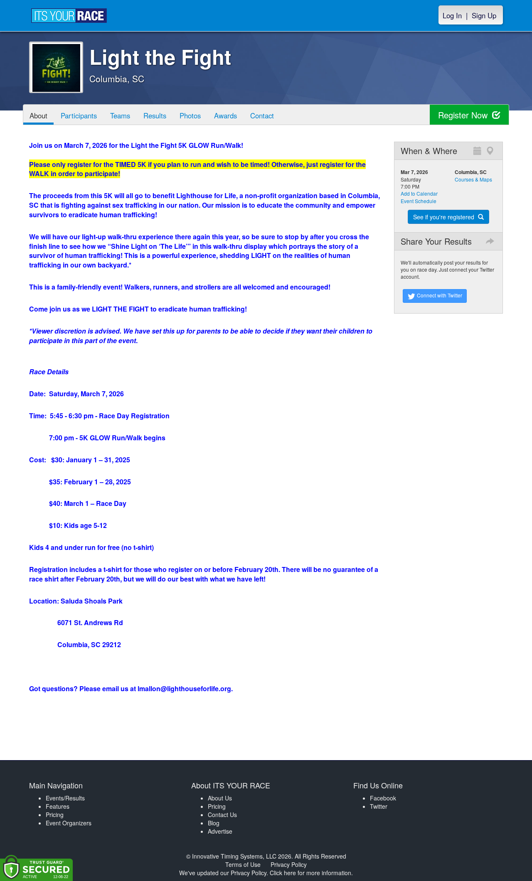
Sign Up (484, 15)
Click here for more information (310, 873)
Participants (79, 115)
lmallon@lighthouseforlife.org (184, 688)
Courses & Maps (473, 179)
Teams (120, 115)
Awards (225, 115)
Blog (213, 823)
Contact (262, 115)
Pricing (55, 814)
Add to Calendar (419, 193)
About (38, 115)
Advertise (220, 831)
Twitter (378, 806)
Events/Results (65, 798)
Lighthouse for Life (206, 195)
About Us (220, 798)
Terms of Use (243, 864)
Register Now (464, 115)
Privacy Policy (289, 864)
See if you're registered (444, 217)
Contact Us (222, 814)
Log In (452, 15)
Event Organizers (68, 823)
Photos (190, 115)
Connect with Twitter (439, 295)
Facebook (383, 798)
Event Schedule (418, 200)
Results (154, 115)
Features (57, 806)
